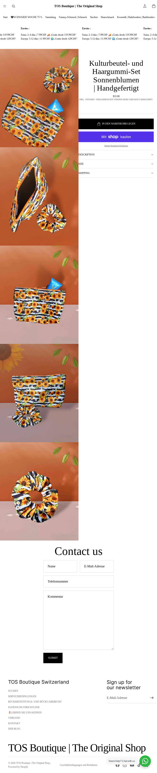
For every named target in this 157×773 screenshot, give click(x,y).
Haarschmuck (107, 17)
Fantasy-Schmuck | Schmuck (73, 17)
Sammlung (50, 17)
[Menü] (4, 6)
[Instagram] (124, 765)
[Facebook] (117, 765)
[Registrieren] (152, 698)
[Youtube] (132, 765)
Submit (53, 657)
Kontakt (14, 723)
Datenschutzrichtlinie (24, 707)
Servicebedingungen (22, 696)
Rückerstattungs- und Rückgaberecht (35, 701)
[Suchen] (13, 6)
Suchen (13, 690)
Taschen (94, 17)
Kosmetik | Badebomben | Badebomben (136, 17)
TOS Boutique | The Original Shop (33, 763)
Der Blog (14, 728)
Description (86, 154)
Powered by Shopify (18, 766)
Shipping (84, 173)
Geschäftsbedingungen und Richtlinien (78, 765)
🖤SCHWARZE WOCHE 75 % (26, 17)
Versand (14, 717)
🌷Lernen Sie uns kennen (25, 712)
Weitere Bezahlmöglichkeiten (116, 146)
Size (81, 163)
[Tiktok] (139, 765)
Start (5, 17)
